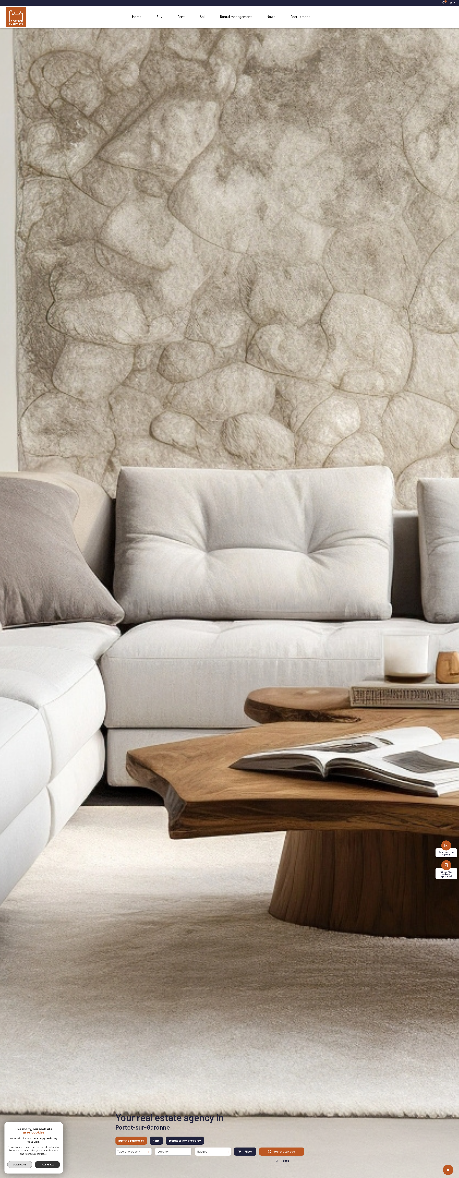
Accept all (47, 1164)
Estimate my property (185, 1140)
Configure (20, 1164)
